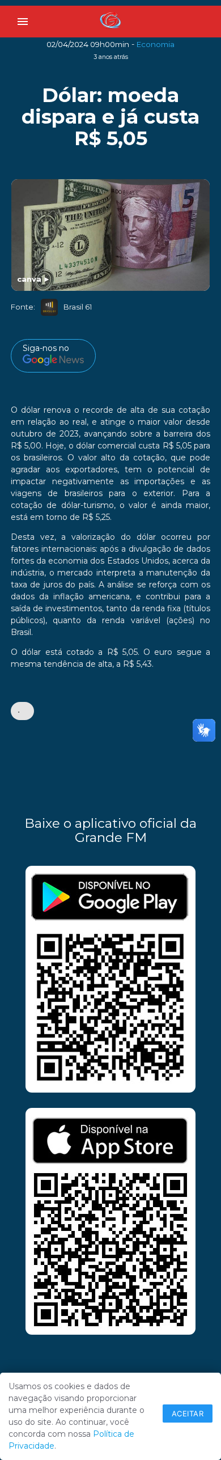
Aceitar (188, 1413)
